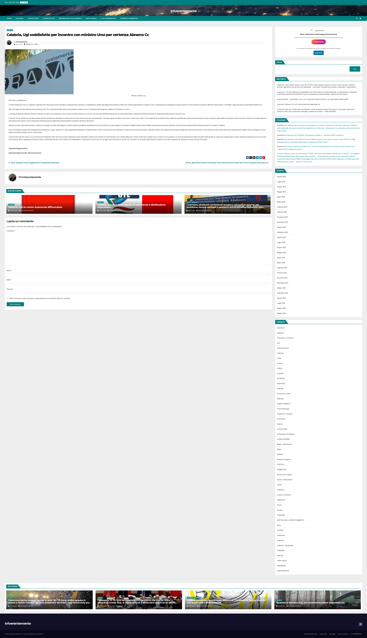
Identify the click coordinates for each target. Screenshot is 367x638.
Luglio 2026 (281, 182)
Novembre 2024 (282, 283)
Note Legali (91, 18)
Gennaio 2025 (282, 273)
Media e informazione (284, 444)
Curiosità (280, 373)
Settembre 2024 (282, 293)
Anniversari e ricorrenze (285, 338)
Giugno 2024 (281, 308)
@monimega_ (319, 42)
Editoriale (280, 399)
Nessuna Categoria (284, 459)
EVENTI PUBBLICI (283, 404)
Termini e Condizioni (129, 18)
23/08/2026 (13, 606)
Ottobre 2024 (281, 288)
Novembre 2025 (282, 222)
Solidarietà (281, 515)
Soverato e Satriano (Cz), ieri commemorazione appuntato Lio (298, 104)
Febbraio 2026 (282, 207)
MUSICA (280, 454)
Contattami (33, 18)
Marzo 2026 (281, 202)
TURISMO (280, 550)
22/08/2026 (281, 606)
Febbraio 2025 (282, 268)
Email (9, 280)
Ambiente (280, 333)
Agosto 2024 (281, 298)
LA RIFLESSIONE (283, 439)
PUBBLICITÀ (281, 469)
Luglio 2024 (281, 303)
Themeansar (39, 634)
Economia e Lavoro (284, 393)
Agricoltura (281, 328)
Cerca (279, 62)
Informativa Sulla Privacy (70, 18)
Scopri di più (318, 53)
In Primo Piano (282, 429)
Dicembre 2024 (282, 278)
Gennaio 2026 (282, 212)
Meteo (279, 449)
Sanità (188, 202)
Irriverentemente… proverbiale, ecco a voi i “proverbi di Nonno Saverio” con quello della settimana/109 (312, 99)
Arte (278, 343)
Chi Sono (19, 18)
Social (279, 505)
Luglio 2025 (281, 242)
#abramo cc (30, 44)
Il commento (281, 419)
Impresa (280, 424)
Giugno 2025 (281, 247)
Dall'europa (281, 383)
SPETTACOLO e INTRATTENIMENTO (290, 520)
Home (9, 18)
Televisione (281, 535)
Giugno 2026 (281, 187)
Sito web (10, 289)
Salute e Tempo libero (284, 480)
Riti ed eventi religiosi (284, 474)
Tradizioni (280, 540)
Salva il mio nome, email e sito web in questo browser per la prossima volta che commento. (40, 298)
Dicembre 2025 (282, 217)
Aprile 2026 (281, 197)
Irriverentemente (183, 11)
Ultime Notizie (282, 560)
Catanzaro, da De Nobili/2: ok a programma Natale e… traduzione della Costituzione (315, 135)
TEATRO (280, 530)
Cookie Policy (49, 18)
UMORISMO (281, 566)
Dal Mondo (281, 378)
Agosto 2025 (281, 237)
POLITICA (280, 464)
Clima (279, 358)
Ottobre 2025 (281, 227)
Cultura (279, 368)
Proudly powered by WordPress (14, 634)
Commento (11, 231)
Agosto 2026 (281, 176)
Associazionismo (283, 348)
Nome (9, 270)
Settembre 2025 (282, 232)
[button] (357, 18)
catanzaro (280, 353)
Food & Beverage (283, 409)
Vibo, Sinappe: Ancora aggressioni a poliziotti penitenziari (34, 163)
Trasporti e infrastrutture (285, 545)
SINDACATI (9, 30)
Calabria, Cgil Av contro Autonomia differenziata (35, 207)
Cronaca (280, 363)
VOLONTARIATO (283, 571)
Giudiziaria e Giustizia (284, 414)
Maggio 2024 (281, 313)
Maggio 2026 (281, 192)
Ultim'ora (280, 555)
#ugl (36, 44)
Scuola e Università (284, 495)
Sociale (279, 510)
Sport (279, 525)
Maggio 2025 (281, 252)
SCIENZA (280, 490)
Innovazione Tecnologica (285, 434)
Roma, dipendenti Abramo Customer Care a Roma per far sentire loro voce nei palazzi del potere (226, 163)
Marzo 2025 (281, 263)
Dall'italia (280, 388)
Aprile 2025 (281, 257)
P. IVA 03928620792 (108, 18)
